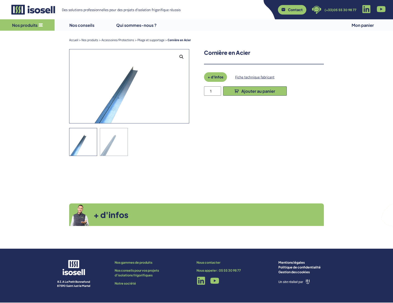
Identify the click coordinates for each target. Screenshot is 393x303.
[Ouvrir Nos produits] (41, 25)
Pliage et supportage (150, 40)
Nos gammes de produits (133, 262)
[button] (181, 57)
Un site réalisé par (290, 282)
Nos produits (89, 40)
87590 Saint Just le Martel (73, 286)
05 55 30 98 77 (230, 270)
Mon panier (363, 25)
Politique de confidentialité (299, 267)
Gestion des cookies (294, 272)
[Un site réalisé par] (307, 281)
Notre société (125, 283)
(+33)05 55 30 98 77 (340, 10)
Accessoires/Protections (117, 40)
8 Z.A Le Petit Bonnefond (73, 281)
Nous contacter (208, 262)
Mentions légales (291, 262)
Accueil (73, 40)
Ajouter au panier (258, 91)
